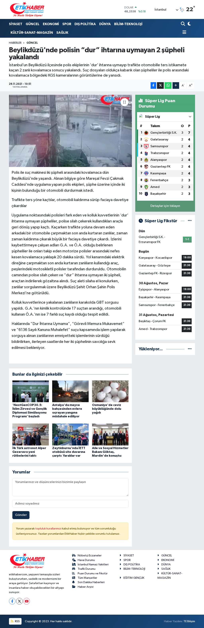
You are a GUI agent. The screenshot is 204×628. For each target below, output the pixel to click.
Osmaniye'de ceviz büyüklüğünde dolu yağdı (106, 408)
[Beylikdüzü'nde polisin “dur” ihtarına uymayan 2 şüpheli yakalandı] (70, 131)
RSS (17, 621)
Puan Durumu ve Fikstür (93, 573)
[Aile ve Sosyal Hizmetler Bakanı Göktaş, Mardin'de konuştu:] (110, 434)
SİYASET (15, 24)
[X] (19, 601)
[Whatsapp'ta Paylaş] (168, 85)
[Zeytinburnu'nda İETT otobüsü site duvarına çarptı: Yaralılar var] (70, 434)
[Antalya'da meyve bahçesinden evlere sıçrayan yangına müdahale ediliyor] (70, 391)
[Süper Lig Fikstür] (190, 221)
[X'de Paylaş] (160, 85)
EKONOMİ (51, 24)
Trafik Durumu (86, 568)
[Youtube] (26, 601)
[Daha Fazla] (176, 85)
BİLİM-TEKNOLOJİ (128, 24)
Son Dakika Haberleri (91, 582)
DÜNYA (105, 24)
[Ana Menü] (183, 32)
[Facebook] (12, 601)
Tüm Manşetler (87, 577)
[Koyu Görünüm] (189, 24)
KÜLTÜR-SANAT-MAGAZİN (32, 32)
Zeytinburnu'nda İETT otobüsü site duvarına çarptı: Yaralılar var (68, 451)
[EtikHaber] (27, 9)
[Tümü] (190, 349)
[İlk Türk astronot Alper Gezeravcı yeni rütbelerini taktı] (30, 434)
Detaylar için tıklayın (165, 206)
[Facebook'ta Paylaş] (153, 85)
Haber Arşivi (85, 586)
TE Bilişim (189, 621)
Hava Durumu (86, 560)
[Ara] (183, 24)
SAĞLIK (62, 32)
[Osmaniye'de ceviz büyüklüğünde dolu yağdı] (110, 391)
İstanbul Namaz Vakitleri (93, 564)
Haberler (15, 42)
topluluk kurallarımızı (48, 528)
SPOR (66, 24)
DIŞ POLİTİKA (85, 24)
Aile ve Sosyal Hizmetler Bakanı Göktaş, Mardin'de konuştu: (110, 451)
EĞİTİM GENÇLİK (134, 577)
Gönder (21, 515)
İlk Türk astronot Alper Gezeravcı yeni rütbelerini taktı (29, 451)
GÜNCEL (32, 24)
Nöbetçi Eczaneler (90, 555)
